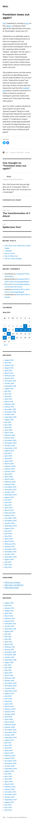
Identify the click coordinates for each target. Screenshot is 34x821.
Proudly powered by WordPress (17, 817)
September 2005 (11, 557)
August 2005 (9, 559)
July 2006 (8, 531)
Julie (6, 284)
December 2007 (10, 487)
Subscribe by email (12, 588)
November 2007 (10, 489)
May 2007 (8, 505)
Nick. (5, 6)
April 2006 (9, 539)
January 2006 (10, 546)
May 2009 (8, 458)
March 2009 (9, 464)
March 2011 (9, 401)
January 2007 (10, 515)
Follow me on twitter (12, 582)
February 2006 (10, 544)
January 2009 (10, 469)
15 (29, 330)
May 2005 (8, 567)
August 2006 (9, 528)
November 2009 (11, 443)
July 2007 (8, 500)
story (27, 23)
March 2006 (9, 541)
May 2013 (8, 363)
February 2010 (10, 435)
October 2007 (10, 492)
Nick (7, 152)
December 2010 (10, 409)
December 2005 (10, 549)
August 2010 (9, 420)
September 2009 (11, 448)
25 (13, 338)
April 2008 (9, 477)
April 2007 (9, 508)
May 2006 (8, 536)
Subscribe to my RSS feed (14, 585)
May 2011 (8, 396)
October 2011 (9, 383)
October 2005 (10, 554)
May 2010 (8, 427)
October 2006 (10, 523)
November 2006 (11, 521)
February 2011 (10, 404)
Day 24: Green (10, 253)
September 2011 (10, 386)
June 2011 (8, 394)
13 (21, 330)
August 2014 (9, 360)
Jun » (6, 345)
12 (17, 330)
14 (25, 330)
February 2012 (10, 376)
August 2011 (9, 389)
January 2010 (9, 438)
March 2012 (9, 373)
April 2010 (8, 430)
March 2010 (9, 433)
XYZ (4, 23)
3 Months (8, 251)
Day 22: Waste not (11, 256)
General (27, 152)
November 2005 (10, 552)
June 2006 (8, 533)
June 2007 (8, 502)
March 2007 (9, 510)
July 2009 (8, 453)
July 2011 (8, 391)
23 (5, 338)
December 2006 (10, 518)
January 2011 (9, 407)
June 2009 (8, 456)
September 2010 (10, 417)
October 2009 (10, 445)
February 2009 (10, 466)
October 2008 (10, 471)
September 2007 (11, 495)
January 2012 (9, 378)
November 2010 (10, 412)
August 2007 (9, 497)
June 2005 (8, 565)
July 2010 (8, 422)
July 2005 (8, 562)
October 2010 (9, 414)
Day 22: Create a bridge (13, 259)
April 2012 (8, 370)
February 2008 (10, 482)
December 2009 (10, 440)
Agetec (8, 26)
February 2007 (10, 513)
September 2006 (11, 526)
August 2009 (9, 451)
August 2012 (9, 368)
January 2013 (9, 365)
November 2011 (10, 381)
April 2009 (9, 461)
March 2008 (9, 479)
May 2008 (8, 474)
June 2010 (8, 425)
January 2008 (10, 484)
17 (9, 334)
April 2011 (8, 399)
